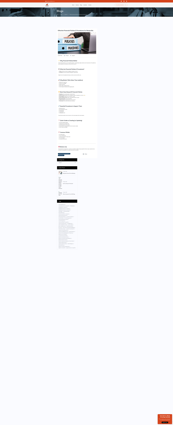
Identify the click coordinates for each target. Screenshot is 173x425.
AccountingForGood (62, 204)
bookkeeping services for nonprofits (64, 208)
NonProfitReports (70, 243)
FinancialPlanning (61, 212)
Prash (61, 55)
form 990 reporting (62, 220)
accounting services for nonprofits (64, 205)
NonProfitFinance (72, 231)
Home (58, 14)
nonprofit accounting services (63, 230)
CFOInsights (60, 211)
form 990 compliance (70, 216)
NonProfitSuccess (61, 155)
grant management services (63, 224)
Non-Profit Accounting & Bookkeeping (69, 227)
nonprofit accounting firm (70, 228)
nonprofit (66, 14)
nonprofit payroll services (62, 242)
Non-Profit (60, 227)
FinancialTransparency (62, 216)
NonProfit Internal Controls (63, 239)
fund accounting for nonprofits (63, 222)
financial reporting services (63, 215)
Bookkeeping (72, 205)
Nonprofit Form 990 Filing (62, 234)
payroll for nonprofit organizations (64, 246)
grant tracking (70, 224)
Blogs (61, 14)
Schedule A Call (164, 422)
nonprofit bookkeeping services (63, 231)
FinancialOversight (66, 211)
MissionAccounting (70, 226)
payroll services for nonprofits (71, 247)
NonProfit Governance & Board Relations (64, 153)
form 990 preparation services (63, 219)
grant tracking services (62, 226)
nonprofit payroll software (63, 243)
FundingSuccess (69, 223)
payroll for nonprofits (62, 247)
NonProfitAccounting (62, 228)
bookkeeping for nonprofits (63, 207)
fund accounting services (62, 223)
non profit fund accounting (63, 235)
